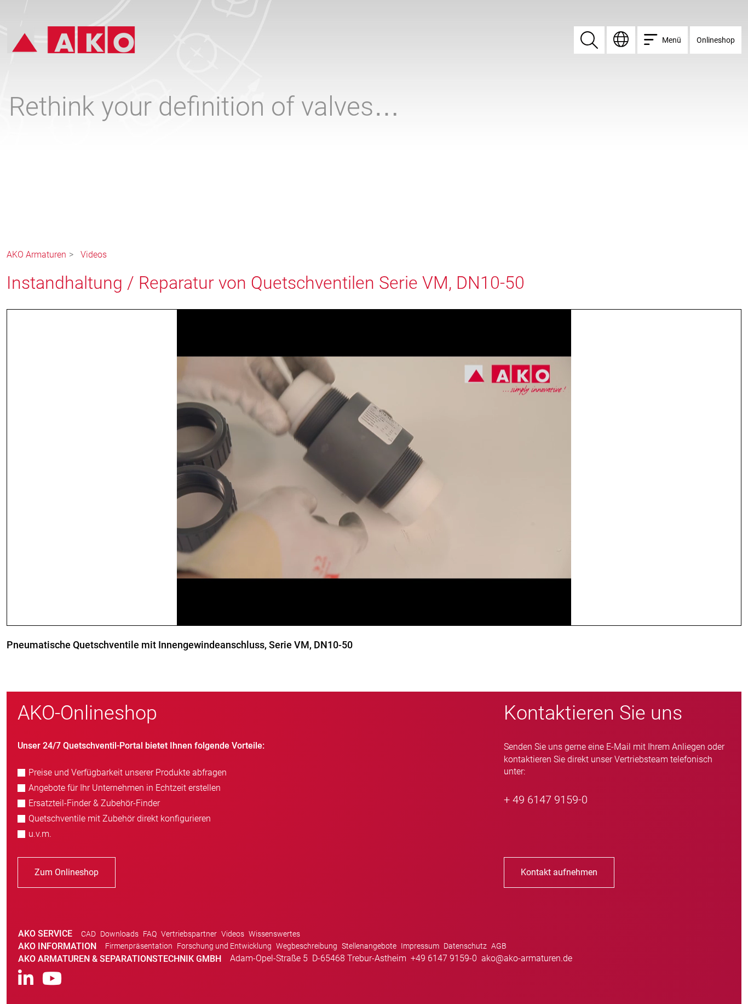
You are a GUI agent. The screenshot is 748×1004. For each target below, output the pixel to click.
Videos (93, 254)
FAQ (150, 933)
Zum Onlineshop (66, 872)
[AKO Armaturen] (71, 39)
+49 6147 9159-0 (444, 958)
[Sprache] (621, 40)
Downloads (119, 933)
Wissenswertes (274, 933)
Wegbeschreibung (306, 946)
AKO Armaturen (36, 254)
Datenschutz (465, 946)
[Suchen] (589, 40)
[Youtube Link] (52, 979)
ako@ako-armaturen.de (526, 958)
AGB (499, 946)
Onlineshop (716, 40)
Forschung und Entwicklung (224, 946)
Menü (671, 40)
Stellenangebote (369, 946)
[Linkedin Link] (25, 979)
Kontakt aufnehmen (559, 872)
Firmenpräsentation (138, 946)
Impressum (420, 946)
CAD (88, 933)
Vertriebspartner (189, 933)
